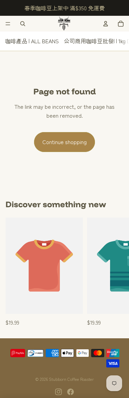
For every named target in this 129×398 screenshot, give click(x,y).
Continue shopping (64, 142)
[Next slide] (115, 272)
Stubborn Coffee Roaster (71, 379)
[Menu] (8, 24)
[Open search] (22, 23)
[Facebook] (70, 392)
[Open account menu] (105, 23)
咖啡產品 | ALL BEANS (32, 41)
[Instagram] (58, 392)
